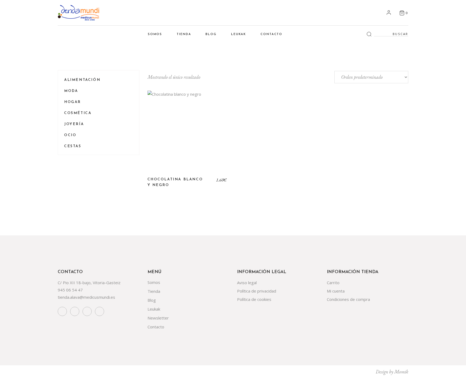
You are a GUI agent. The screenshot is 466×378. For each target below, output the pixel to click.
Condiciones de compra (348, 299)
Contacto (156, 326)
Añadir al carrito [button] (187, 134)
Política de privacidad (256, 291)
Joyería (74, 124)
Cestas (72, 146)
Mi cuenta (336, 291)
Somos (154, 282)
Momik (401, 372)
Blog (152, 300)
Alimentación (82, 80)
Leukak (154, 309)
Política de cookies (254, 299)
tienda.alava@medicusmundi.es (86, 297)
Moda (71, 91)
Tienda (154, 291)
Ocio (70, 135)
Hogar (72, 102)
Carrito (333, 282)
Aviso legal (247, 282)
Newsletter (158, 318)
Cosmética (77, 113)
